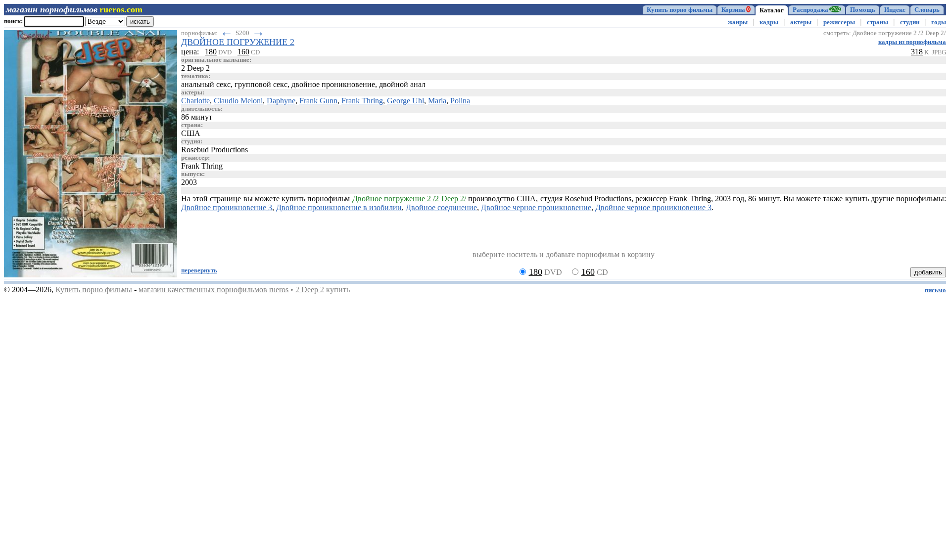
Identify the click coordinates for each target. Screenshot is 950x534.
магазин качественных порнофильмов (203, 289)
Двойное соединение (441, 207)
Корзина (735, 9)
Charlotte (195, 100)
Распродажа (816, 9)
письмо (935, 290)
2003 (189, 182)
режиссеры (839, 22)
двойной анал (402, 84)
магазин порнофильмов (51, 9)
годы (938, 22)
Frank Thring (362, 100)
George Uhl (405, 100)
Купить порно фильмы (679, 9)
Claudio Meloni (238, 100)
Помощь (862, 9)
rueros (278, 289)
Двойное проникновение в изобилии (339, 207)
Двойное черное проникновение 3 (653, 207)
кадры (769, 22)
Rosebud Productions (214, 149)
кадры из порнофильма (912, 42)
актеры (800, 22)
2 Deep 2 (309, 289)
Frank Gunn (318, 100)
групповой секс (261, 84)
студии (909, 22)
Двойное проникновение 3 (226, 207)
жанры (738, 22)
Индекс (894, 9)
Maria (437, 100)
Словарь (927, 9)
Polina (460, 100)
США (190, 133)
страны (877, 22)
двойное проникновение (333, 84)
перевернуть (199, 270)
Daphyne (281, 100)
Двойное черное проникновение (536, 207)
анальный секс (206, 84)
